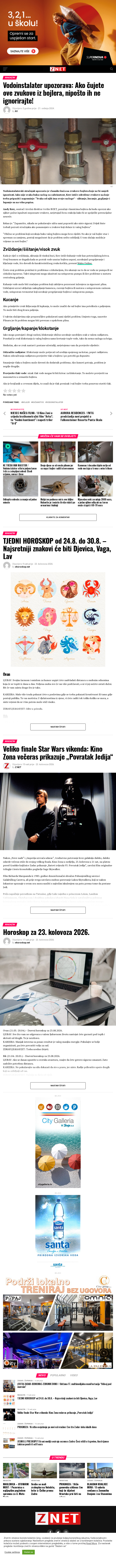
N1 (16, 111)
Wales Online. (84, 263)
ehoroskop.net (22, 567)
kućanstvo (38, 402)
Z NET (18, 767)
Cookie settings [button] (12, 1552)
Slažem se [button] (28, 1552)
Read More (91, 1543)
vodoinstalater (55, 402)
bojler (26, 402)
